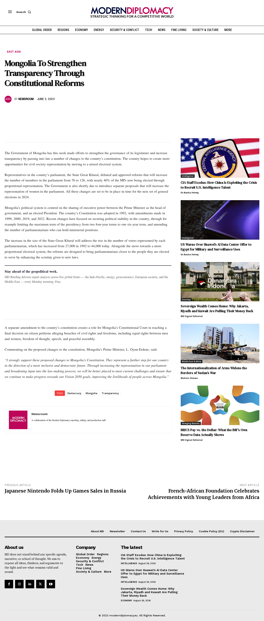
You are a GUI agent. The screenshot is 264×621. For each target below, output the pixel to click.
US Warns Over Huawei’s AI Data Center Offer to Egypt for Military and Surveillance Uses (216, 247)
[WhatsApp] (26, 110)
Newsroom (26, 99)
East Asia (14, 51)
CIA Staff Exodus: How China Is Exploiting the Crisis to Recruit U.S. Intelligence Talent (219, 185)
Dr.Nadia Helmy (190, 192)
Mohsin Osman (189, 378)
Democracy (74, 393)
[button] (24, 12)
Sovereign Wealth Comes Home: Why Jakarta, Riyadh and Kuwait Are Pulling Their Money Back (217, 308)
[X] (17, 110)
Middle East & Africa (191, 361)
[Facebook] (8, 110)
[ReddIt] (44, 110)
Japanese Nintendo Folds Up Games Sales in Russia (65, 491)
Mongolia (91, 393)
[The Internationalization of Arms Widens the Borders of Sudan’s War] (220, 343)
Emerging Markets (191, 423)
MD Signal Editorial (192, 316)
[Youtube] (51, 584)
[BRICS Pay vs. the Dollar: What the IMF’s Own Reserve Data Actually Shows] (220, 405)
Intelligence (187, 176)
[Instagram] (19, 584)
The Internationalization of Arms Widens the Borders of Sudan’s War (214, 370)
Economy (186, 299)
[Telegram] (53, 110)
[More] (62, 110)
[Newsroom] (9, 99)
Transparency (110, 393)
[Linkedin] (35, 110)
